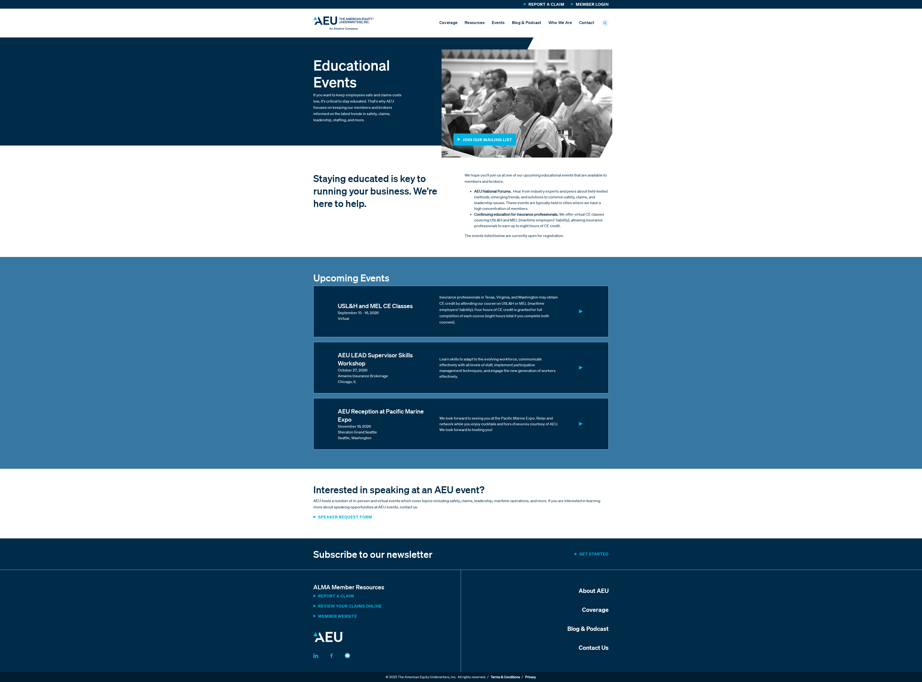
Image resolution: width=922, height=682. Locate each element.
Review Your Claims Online (350, 606)
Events (498, 22)
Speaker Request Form (345, 516)
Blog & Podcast (526, 22)
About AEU (594, 590)
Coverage (448, 22)
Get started (594, 553)
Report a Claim (546, 4)
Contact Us (594, 647)
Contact (586, 22)
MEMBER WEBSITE (337, 616)
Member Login (592, 4)
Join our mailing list (487, 139)
